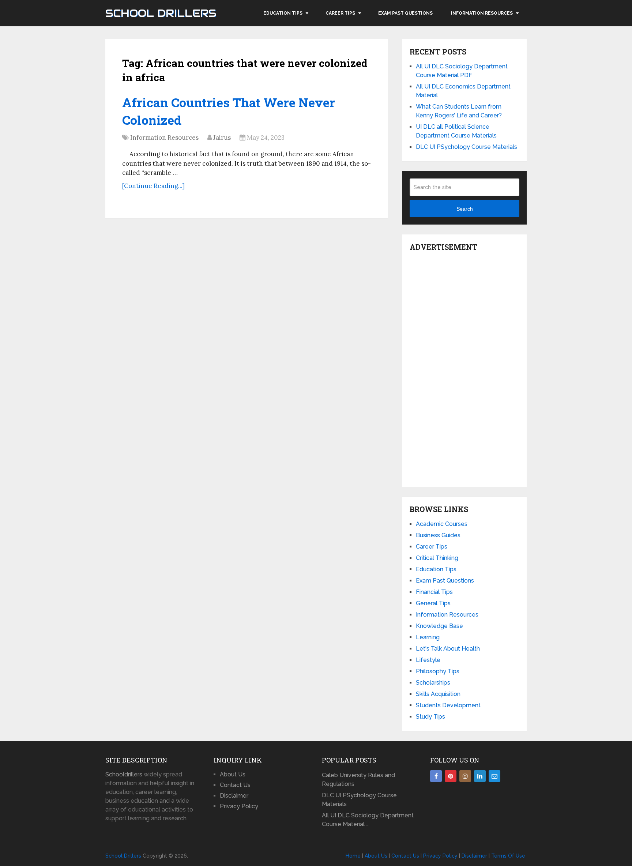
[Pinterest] (450, 776)
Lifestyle (428, 659)
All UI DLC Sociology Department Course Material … (368, 820)
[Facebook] (436, 776)
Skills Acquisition (438, 693)
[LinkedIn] (480, 776)
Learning (428, 637)
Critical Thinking (437, 557)
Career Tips (340, 13)
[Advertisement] (464, 367)
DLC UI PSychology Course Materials (466, 146)
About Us (232, 774)
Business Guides (438, 535)
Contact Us (235, 785)
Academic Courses (441, 523)
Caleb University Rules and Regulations (358, 779)
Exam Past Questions (405, 13)
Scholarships (433, 682)
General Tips (433, 603)
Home (353, 856)
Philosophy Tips (437, 671)
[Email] (494, 776)
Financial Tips (434, 591)
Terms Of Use (508, 856)
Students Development (448, 705)
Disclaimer (234, 795)
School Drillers (160, 13)
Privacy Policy (239, 806)
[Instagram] (465, 776)
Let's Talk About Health (448, 648)
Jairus (222, 137)
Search (464, 209)
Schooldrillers (123, 774)
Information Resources (482, 13)
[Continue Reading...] (153, 186)
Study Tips (430, 716)
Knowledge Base (439, 625)
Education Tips (282, 13)
